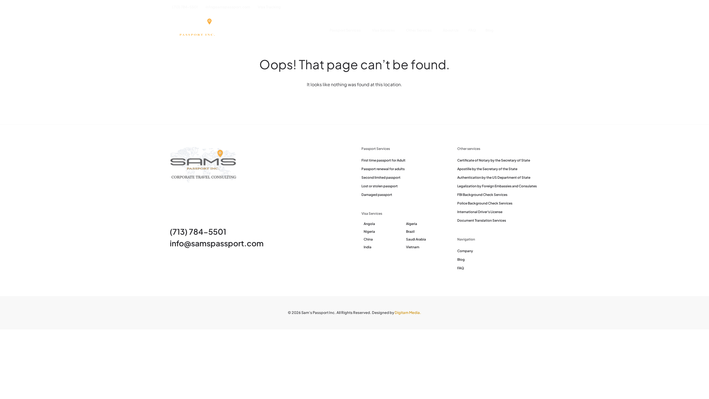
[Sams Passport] (197, 30)
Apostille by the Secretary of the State (487, 169)
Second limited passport (380, 177)
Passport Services (345, 30)
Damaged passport (376, 195)
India (367, 247)
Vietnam (412, 247)
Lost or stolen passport (379, 186)
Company (465, 251)
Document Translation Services (481, 220)
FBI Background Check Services (482, 195)
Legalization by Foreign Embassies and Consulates (497, 186)
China (368, 239)
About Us (451, 30)
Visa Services (383, 30)
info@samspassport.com (217, 243)
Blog (489, 30)
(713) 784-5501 (198, 231)
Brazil (410, 231)
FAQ (472, 30)
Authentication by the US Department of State (493, 177)
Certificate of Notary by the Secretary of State (493, 160)
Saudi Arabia (416, 239)
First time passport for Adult (383, 160)
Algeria (411, 224)
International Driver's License (479, 212)
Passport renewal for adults (383, 169)
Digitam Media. (408, 312)
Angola (369, 224)
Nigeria (369, 231)
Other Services (419, 30)
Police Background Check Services (484, 203)
